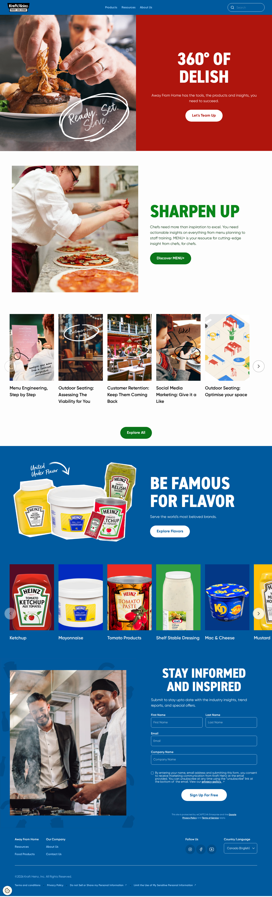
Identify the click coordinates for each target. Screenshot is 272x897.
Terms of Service (210, 818)
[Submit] (232, 7)
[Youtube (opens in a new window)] (211, 849)
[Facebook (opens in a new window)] (201, 849)
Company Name (162, 752)
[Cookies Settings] (7, 890)
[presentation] (259, 366)
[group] (139, 360)
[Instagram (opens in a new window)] (190, 849)
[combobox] (246, 7)
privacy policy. (213, 781)
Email (154, 733)
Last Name (213, 715)
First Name (158, 715)
